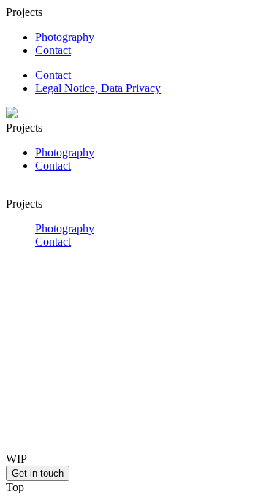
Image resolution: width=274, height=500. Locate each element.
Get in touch (38, 473)
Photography (64, 37)
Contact (53, 50)
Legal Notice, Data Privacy (98, 88)
